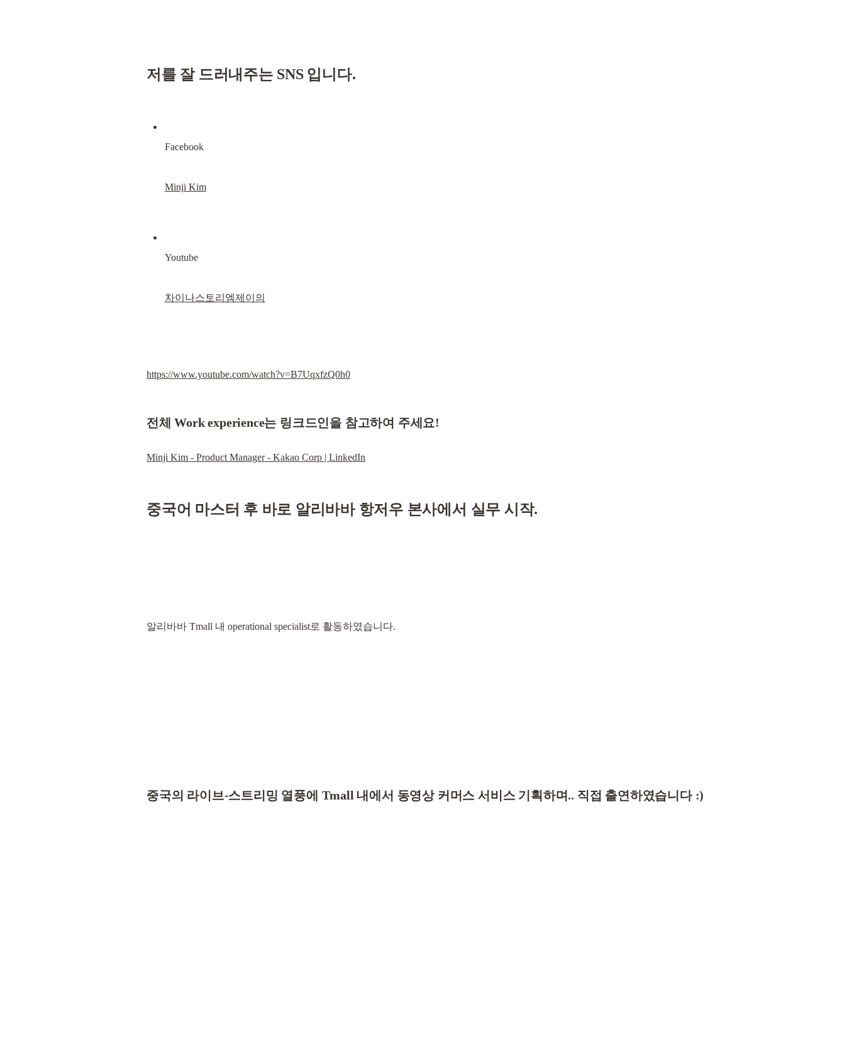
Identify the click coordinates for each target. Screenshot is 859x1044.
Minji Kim (185, 187)
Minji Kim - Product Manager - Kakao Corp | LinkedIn (256, 457)
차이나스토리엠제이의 (215, 297)
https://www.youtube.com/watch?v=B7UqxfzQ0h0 (248, 374)
